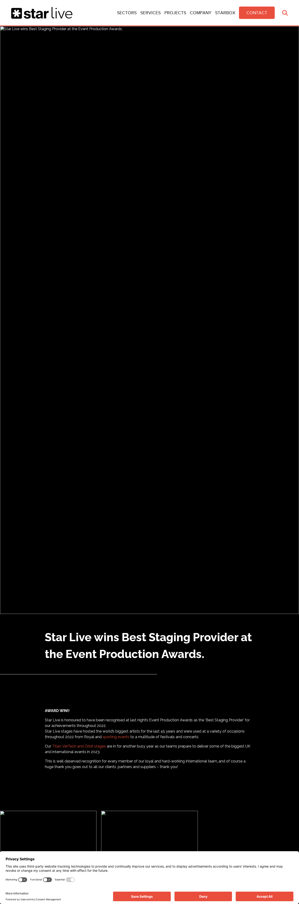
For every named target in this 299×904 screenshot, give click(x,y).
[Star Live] (41, 13)
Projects (175, 12)
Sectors (127, 12)
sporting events (116, 737)
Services (150, 12)
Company (200, 12)
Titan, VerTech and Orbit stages (79, 746)
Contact (256, 12)
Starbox (225, 12)
